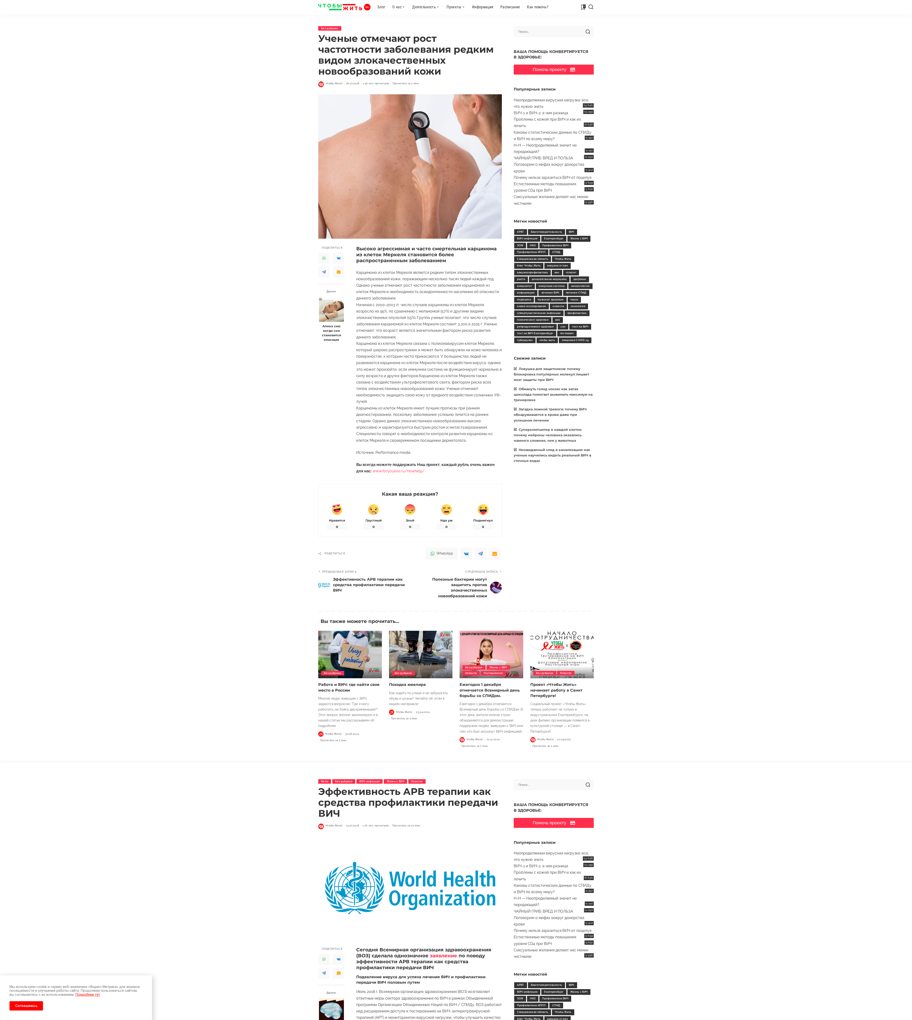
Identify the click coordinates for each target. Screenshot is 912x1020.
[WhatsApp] (324, 258)
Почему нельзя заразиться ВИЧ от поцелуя (552, 177)
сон (562, 326)
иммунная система (552, 286)
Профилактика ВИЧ (555, 245)
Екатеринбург (553, 238)
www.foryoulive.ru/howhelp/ (399, 471)
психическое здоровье (533, 319)
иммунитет (524, 286)
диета (521, 279)
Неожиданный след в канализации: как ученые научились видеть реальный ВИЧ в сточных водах (552, 455)
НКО (533, 245)
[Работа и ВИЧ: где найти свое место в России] (350, 654)
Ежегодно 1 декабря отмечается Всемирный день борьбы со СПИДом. (490, 690)
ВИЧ (571, 231)
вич (557, 272)
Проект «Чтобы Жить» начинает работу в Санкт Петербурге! (556, 690)
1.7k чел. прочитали (376, 825)
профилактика (577, 313)
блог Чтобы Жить (529, 265)
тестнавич (567, 333)
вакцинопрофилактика (532, 272)
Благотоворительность (546, 231)
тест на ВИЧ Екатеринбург (535, 333)
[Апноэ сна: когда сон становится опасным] (331, 309)
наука (574, 299)
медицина (524, 299)
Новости (471, 673)
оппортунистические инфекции (538, 313)
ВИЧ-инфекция (527, 238)
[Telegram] (324, 272)
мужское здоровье (551, 299)
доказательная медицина (549, 279)
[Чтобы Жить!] (344, 7)
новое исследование (531, 306)
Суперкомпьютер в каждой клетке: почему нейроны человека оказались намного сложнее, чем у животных (548, 435)
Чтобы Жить (563, 259)
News (324, 781)
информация (525, 292)
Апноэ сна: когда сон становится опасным (331, 333)
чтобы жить (547, 340)
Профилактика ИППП (531, 252)
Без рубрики (329, 28)
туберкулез (524, 340)
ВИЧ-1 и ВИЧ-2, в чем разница (541, 113)
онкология (578, 306)
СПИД (556, 252)
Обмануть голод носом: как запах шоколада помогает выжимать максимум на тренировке (553, 394)
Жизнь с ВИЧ (579, 238)
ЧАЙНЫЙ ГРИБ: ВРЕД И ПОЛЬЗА (543, 158)
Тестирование (493, 673)
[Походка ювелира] (421, 654)
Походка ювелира (407, 684)
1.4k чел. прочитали (376, 83)
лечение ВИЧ (550, 292)
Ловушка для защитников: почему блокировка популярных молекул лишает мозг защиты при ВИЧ (551, 374)
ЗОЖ (520, 245)
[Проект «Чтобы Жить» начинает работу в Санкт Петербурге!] (562, 654)
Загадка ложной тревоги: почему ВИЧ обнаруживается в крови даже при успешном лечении (550, 414)
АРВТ (520, 231)
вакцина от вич (557, 265)
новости (558, 306)
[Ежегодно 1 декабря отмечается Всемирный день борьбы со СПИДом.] (491, 654)
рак (557, 319)
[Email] (338, 272)
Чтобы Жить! (334, 83)
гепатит (571, 272)
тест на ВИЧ (580, 326)
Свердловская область (532, 259)
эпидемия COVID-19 (575, 340)
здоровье (579, 279)
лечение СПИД (576, 292)
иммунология (580, 286)
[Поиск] (591, 7)
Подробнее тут (87, 994)
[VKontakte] (338, 258)
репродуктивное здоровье (535, 326)
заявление (443, 955)
